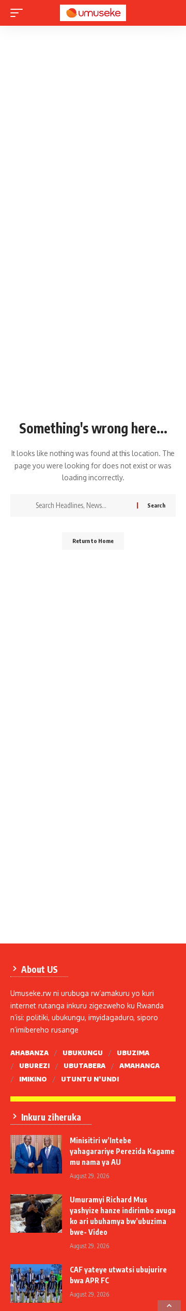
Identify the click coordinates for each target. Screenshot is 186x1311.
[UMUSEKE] (93, 13)
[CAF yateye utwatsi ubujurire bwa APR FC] (36, 1283)
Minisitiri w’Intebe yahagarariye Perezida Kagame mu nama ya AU (122, 1151)
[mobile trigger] (19, 13)
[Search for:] (82, 505)
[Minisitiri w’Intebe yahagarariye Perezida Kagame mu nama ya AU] (36, 1154)
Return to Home (93, 540)
